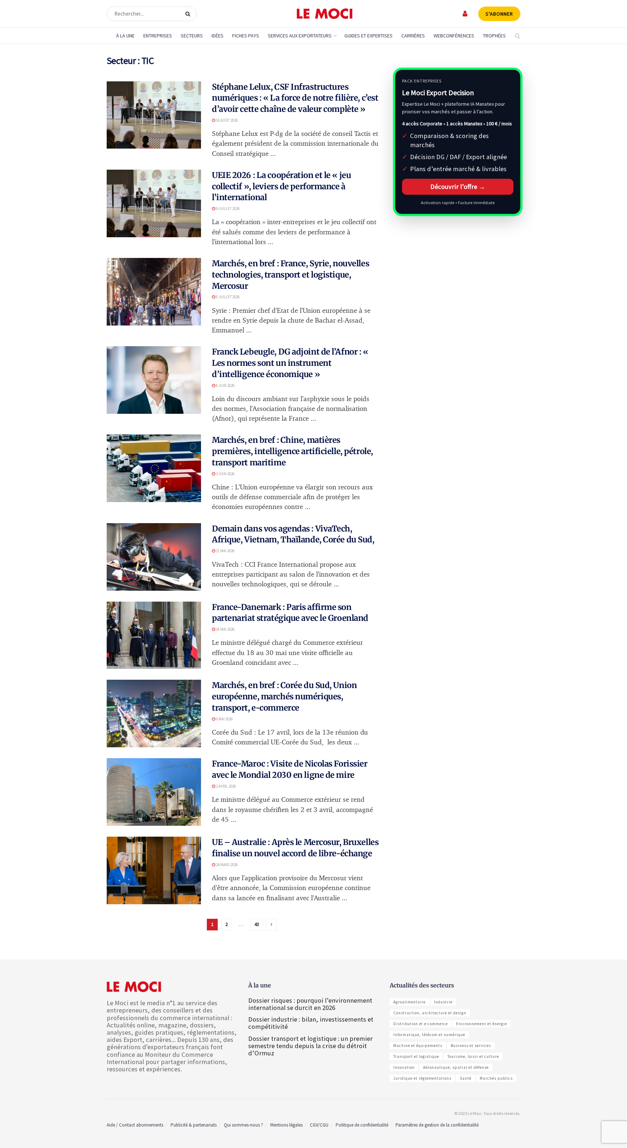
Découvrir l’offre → (457, 186)
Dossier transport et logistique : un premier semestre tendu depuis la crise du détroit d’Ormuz (310, 1045)
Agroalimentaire (409, 1001)
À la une (125, 35)
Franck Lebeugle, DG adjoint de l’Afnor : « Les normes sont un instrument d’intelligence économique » (290, 363)
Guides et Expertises (368, 35)
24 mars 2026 (226, 864)
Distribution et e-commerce (420, 1023)
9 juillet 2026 (227, 208)
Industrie (443, 1001)
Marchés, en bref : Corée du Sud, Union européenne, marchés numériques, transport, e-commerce (284, 696)
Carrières (413, 35)
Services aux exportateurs (300, 35)
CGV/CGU (319, 1125)
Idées (218, 35)
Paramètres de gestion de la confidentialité (437, 1125)
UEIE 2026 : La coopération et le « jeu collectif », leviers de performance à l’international (281, 186)
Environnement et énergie (481, 1023)
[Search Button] (189, 14)
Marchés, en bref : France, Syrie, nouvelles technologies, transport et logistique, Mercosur (290, 274)
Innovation (404, 1067)
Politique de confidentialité (362, 1125)
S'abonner (499, 14)
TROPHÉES (494, 35)
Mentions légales (286, 1125)
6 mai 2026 (224, 718)
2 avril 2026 (225, 786)
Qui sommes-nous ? (243, 1125)
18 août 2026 (226, 120)
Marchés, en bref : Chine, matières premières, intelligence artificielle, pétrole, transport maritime (292, 451)
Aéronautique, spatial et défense (456, 1067)
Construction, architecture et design (429, 1012)
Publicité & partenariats (194, 1125)
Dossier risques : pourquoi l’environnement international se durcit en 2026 (310, 1004)
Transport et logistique (416, 1056)
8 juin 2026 (224, 385)
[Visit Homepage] (324, 13)
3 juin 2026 (224, 473)
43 (256, 924)
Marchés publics (496, 1078)
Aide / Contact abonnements (135, 1125)
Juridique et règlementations (422, 1078)
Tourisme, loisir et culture (473, 1056)
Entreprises (157, 35)
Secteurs (192, 35)
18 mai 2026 (224, 629)
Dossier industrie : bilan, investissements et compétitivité (310, 1023)
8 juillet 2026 (227, 296)
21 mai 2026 (224, 550)
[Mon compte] (465, 13)
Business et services (471, 1045)
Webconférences (454, 35)
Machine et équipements (417, 1045)
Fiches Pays (245, 35)
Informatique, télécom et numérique (429, 1034)
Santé (465, 1078)
